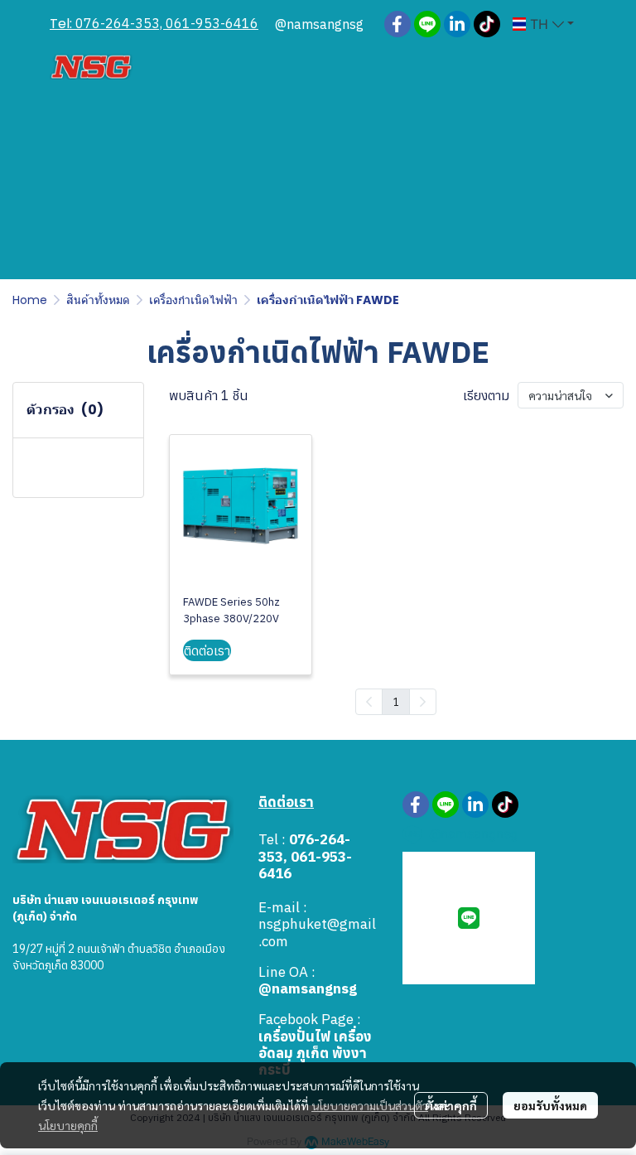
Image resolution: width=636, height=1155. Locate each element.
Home (29, 300)
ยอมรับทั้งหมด (550, 1105)
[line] (427, 24)
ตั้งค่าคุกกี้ (451, 1105)
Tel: (62, 23)
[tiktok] (487, 24)
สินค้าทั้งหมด (98, 300)
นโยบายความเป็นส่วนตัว (369, 1105)
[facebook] (397, 24)
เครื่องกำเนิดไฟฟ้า (193, 300)
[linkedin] (457, 24)
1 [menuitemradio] (396, 700)
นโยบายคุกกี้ (68, 1125)
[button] (543, 24)
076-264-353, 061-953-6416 (166, 23)
